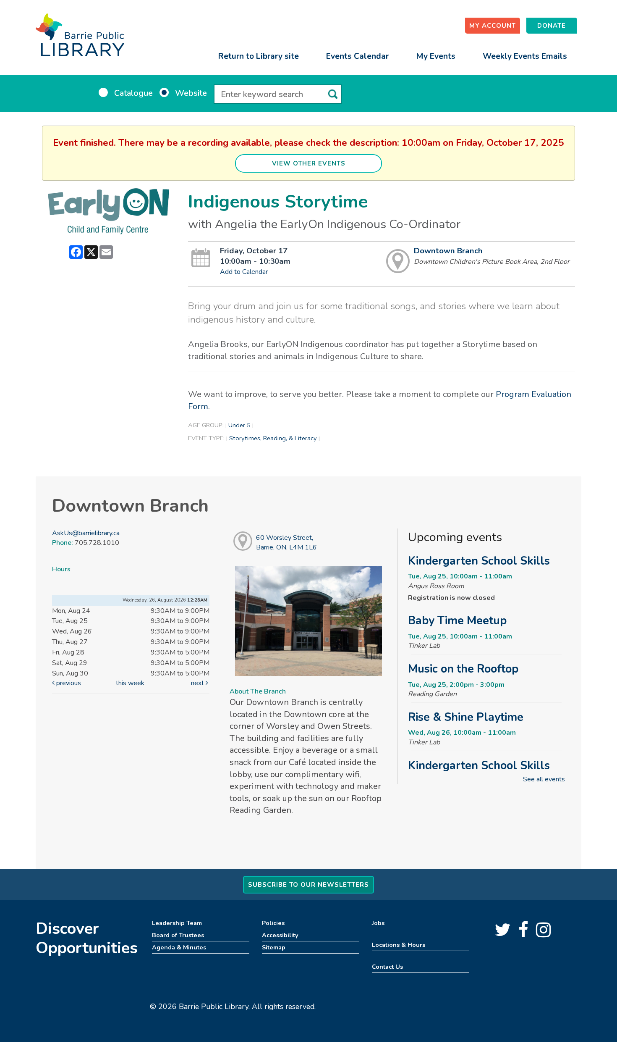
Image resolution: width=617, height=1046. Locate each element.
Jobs (378, 923)
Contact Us (387, 966)
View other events (308, 163)
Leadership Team (177, 923)
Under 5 (239, 425)
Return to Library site (258, 56)
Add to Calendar (244, 271)
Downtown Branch (448, 250)
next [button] (198, 683)
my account (492, 25)
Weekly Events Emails (525, 56)
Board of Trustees (178, 935)
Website (191, 93)
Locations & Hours (398, 945)
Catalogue (133, 93)
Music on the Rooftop (463, 668)
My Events (435, 56)
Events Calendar (357, 56)
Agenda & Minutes (179, 947)
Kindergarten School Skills (479, 560)
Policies (273, 923)
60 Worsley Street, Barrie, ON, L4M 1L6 (286, 542)
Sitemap (273, 947)
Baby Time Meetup (457, 620)
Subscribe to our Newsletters (308, 884)
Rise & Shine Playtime (465, 717)
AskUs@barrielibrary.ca (86, 533)
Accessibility (280, 935)
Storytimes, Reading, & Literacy (273, 438)
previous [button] (68, 683)
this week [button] (130, 683)
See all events (544, 779)
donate (551, 25)
